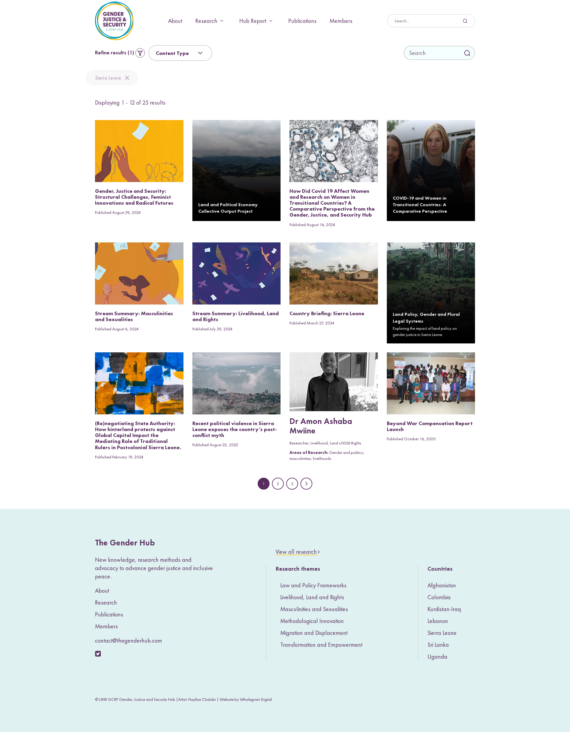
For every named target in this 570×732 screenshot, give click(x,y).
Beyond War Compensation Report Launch (430, 426)
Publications (302, 21)
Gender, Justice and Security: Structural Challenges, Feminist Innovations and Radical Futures (134, 196)
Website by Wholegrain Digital (246, 699)
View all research (296, 552)
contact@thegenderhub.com (128, 640)
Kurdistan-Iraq (444, 609)
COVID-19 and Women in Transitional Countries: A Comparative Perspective (420, 205)
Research (206, 21)
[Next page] (306, 484)
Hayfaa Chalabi (202, 699)
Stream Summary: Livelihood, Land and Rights (235, 316)
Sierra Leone (108, 77)
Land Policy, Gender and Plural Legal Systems (426, 318)
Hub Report (252, 21)
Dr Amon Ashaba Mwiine (320, 427)
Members (341, 21)
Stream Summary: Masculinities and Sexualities (134, 316)
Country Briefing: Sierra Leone (326, 313)
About (175, 21)
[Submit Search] (431, 20)
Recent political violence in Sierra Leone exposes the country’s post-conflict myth (234, 429)
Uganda (437, 656)
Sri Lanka (438, 645)
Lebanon (438, 621)
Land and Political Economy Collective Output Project (228, 208)
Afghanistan (442, 585)
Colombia (439, 597)
